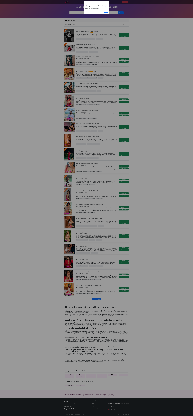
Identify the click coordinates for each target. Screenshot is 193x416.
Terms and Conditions (103, 6)
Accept (106, 12)
